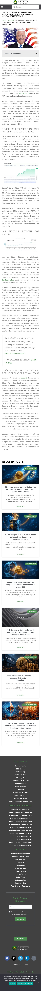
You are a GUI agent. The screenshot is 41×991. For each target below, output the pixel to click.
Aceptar (12, 983)
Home (4, 20)
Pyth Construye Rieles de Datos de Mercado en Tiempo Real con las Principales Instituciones (21, 632)
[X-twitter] (13, 958)
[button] (2, 7)
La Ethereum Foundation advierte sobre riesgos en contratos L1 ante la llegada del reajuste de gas (20, 725)
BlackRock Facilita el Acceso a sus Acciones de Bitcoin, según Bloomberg (21, 678)
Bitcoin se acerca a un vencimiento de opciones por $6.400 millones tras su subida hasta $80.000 (20, 489)
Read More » (20, 506)
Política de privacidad (25, 983)
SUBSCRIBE (20, 919)
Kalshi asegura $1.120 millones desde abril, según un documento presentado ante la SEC (20, 537)
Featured (11, 20)
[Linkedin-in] (27, 958)
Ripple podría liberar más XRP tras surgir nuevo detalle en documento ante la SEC (20, 584)
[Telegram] (20, 958)
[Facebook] (7, 958)
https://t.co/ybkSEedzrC (14, 353)
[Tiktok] (33, 958)
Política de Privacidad (15, 972)
